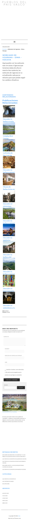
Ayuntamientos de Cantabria (9, 412)
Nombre (7, 348)
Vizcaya (8, 312)
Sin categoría (5, 483)
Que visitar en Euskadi (8, 481)
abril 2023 (4, 503)
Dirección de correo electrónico (13, 355)
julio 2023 (4, 495)
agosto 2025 (5, 493)
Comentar (6, 336)
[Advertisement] (14, 21)
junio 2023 (5, 498)
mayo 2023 (5, 500)
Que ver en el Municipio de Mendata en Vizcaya (14, 469)
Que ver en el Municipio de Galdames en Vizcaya (14, 459)
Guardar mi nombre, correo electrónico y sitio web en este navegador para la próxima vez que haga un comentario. (14, 372)
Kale (19, 516)
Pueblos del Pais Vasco (14, 3)
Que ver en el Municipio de (9, 479)
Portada (4, 49)
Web (6, 362)
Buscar (6, 385)
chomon (7, 310)
